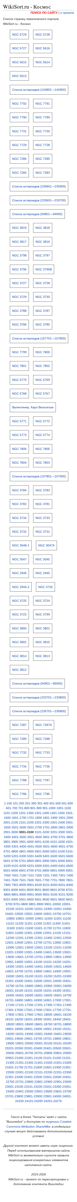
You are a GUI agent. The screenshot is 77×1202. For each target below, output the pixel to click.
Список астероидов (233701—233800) (39, 697)
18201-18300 (33, 1019)
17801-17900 (24, 1014)
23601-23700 (62, 1091)
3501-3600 (34, 837)
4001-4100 (42, 841)
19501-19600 (14, 1038)
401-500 (55, 803)
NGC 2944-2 (20, 587)
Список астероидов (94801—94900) (37, 214)
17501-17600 (33, 1010)
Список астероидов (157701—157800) (39, 338)
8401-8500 (26, 889)
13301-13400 (33, 952)
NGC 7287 (19, 725)
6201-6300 (34, 865)
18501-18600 (24, 1024)
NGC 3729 (19, 297)
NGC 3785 (43, 324)
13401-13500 (52, 952)
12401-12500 (62, 938)
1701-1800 (34, 817)
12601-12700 (33, 942)
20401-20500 (52, 1048)
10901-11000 (44, 918)
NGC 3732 (19, 531)
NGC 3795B (44, 269)
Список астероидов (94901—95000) (37, 683)
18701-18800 (62, 1024)
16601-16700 (62, 995)
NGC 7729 (19, 145)
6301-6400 (50, 865)
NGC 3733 (43, 518)
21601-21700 (14, 1067)
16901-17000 (52, 1000)
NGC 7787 (43, 780)
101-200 (18, 803)
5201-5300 (19, 856)
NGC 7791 (43, 103)
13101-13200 (62, 947)
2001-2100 (10, 822)
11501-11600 (24, 928)
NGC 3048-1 (20, 545)
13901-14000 (14, 962)
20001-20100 (43, 1043)
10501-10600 (33, 913)
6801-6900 (57, 870)
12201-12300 (24, 938)
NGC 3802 (19, 642)
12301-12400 (43, 938)
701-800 (24, 808)
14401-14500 (43, 966)
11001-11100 (62, 918)
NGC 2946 (19, 573)
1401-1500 (57, 813)
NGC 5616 (43, 48)
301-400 (43, 803)
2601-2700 (34, 827)
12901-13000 (24, 947)
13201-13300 (14, 952)
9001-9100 (50, 894)
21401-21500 (43, 1062)
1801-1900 (50, 817)
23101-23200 (33, 1086)
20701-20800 (43, 1053)
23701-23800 (14, 1096)
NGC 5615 (19, 62)
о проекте (67, 12)
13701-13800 (43, 957)
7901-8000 (19, 885)
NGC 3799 (43, 614)
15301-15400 (14, 981)
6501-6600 (10, 870)
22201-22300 (62, 1072)
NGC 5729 (19, 34)
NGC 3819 (19, 227)
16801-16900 (33, 1000)
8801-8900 (19, 894)
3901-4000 (26, 841)
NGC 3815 (43, 642)
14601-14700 (14, 971)
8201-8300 (65, 885)
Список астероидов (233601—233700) (39, 200)
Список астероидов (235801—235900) (39, 186)
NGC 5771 (19, 421)
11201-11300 (33, 923)
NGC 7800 (43, 352)
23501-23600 (43, 1091)
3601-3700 (50, 837)
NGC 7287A (44, 725)
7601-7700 (42, 880)
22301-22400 (14, 1077)
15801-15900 (43, 986)
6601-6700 (26, 870)
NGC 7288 (43, 739)
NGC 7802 (43, 366)
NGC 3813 (43, 656)
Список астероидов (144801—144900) (39, 89)
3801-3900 (10, 841)
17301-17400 (62, 1005)
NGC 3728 (43, 283)
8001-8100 (34, 885)
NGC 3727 (19, 283)
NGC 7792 (19, 103)
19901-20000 (24, 1043)
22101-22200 (43, 1072)
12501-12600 (14, 942)
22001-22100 (24, 1072)
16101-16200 (33, 990)
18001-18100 (62, 1014)
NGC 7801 (19, 366)
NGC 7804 (19, 462)
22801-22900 (43, 1081)
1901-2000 (65, 817)
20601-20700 (24, 1053)
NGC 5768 (19, 393)
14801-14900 (52, 971)
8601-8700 (57, 889)
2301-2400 (57, 822)
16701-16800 (14, 1000)
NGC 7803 (43, 462)
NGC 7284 (19, 172)
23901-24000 (52, 1096)
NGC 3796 (19, 269)
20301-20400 (33, 1048)
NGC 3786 (19, 324)
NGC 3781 (43, 504)
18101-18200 (14, 1019)
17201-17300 (43, 1005)
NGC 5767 (43, 393)
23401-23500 (24, 1091)
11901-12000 (33, 933)
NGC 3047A (46, 545)
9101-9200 (65, 894)
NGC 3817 (19, 241)
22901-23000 (62, 1081)
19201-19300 (24, 1034)
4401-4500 (34, 846)
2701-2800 (50, 827)
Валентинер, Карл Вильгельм (32, 407)
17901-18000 (43, 1014)
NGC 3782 (19, 504)
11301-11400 (52, 923)
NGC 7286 (19, 158)
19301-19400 (43, 1034)
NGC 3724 (43, 600)
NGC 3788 (19, 310)
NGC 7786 (19, 794)
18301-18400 (52, 1019)
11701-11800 (62, 928)
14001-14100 (33, 962)
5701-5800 (26, 861)
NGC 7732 (19, 752)
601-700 (11, 808)
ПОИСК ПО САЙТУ (44, 12)
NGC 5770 (19, 380)
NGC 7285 (43, 158)
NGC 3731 (43, 531)
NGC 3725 (19, 600)
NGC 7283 (43, 172)
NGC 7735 (43, 766)
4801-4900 (26, 851)
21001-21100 (33, 1058)
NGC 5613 (19, 76)
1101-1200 (10, 813)
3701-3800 (65, 837)
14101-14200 (52, 962)
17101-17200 (24, 1005)
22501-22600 (52, 1077)
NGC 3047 (19, 559)
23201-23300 (52, 1086)
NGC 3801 (43, 628)
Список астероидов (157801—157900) (39, 476)
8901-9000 (34, 894)
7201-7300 (50, 875)
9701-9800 (20, 904)
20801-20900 (62, 1053)
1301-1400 (41, 813)
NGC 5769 (43, 380)
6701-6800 (42, 870)
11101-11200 (15, 923)
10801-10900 (25, 918)
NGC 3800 (19, 628)
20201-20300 (14, 1048)
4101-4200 (57, 841)
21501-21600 (62, 1062)
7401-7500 (10, 880)
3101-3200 (42, 832)
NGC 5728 (43, 34)
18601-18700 (43, 1024)
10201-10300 (43, 909)
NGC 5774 (43, 435)
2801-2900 (65, 827)
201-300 (30, 803)
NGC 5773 (19, 435)
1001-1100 (63, 808)
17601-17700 (52, 1010)
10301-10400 (62, 909)
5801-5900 (42, 861)
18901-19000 (33, 1029)
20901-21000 (14, 1058)
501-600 (67, 803)
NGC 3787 (43, 310)
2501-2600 (19, 827)
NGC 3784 (19, 490)
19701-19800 (52, 1038)
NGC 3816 (43, 241)
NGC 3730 (43, 297)
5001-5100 (57, 851)
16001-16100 (14, 990)
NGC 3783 (43, 490)
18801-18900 (14, 1029)
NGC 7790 (19, 117)
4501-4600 (50, 846)
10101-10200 (24, 909)
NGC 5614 (43, 62)
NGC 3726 (45, 587)
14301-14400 (24, 966)
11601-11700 (43, 928)
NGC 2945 (43, 573)
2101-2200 (26, 822)
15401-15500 (33, 981)
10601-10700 (52, 913)
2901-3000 (10, 832)
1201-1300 (26, 813)
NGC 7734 (19, 766)
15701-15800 (24, 986)
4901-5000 (42, 851)
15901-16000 (62, 986)
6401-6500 (65, 865)
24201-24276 (53, 1101)
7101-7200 (34, 875)
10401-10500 (14, 913)
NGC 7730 (43, 131)
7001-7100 (19, 875)
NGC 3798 (19, 255)
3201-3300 (57, 832)
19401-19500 (62, 1034)
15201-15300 (62, 976)
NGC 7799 (19, 352)
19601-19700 (33, 1038)
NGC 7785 (43, 794)
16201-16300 (52, 990)
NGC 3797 (43, 255)
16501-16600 (43, 995)
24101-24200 (34, 1101)
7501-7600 (26, 880)
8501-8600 (42, 889)
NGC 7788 (19, 780)
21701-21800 (33, 1067)
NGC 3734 (19, 518)
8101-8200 (50, 885)
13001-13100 (43, 947)
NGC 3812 (19, 669)
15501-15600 (52, 981)
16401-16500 (24, 995)
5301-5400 (34, 856)
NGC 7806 (19, 449)
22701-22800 (24, 1081)
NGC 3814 (19, 656)
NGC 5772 (43, 421)
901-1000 (49, 808)
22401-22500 (33, 1077)
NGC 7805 (43, 449)
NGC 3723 (19, 614)
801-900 (36, 808)
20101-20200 (62, 1043)
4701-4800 (10, 851)
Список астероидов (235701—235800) (39, 711)
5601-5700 (10, 861)
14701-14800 (33, 971)
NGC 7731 (19, 131)
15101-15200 (43, 976)
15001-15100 (24, 976)
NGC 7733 (43, 752)
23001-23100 (14, 1086)
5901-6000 (57, 861)
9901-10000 (52, 904)
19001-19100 (52, 1029)
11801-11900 (14, 933)
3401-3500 (19, 837)
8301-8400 (10, 889)
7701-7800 (57, 880)
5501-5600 (65, 856)
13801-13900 (62, 957)
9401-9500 (42, 899)
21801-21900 (52, 1067)
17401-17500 (14, 1010)
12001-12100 (52, 933)
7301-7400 (65, 875)
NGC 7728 (43, 145)
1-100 (8, 803)
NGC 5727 (19, 48)
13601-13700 (24, 957)
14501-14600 (62, 966)
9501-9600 (57, 899)
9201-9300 (10, 899)
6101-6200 (19, 865)
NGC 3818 (43, 227)
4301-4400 (19, 846)
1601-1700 (19, 817)
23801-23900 (33, 1096)
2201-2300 (42, 822)
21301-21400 (24, 1062)
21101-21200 (52, 1058)
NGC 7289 (19, 739)
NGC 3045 (43, 559)
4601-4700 (65, 846)
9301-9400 (26, 899)
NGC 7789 (43, 117)
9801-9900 (36, 904)
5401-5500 (50, 856)
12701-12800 (52, 942)
